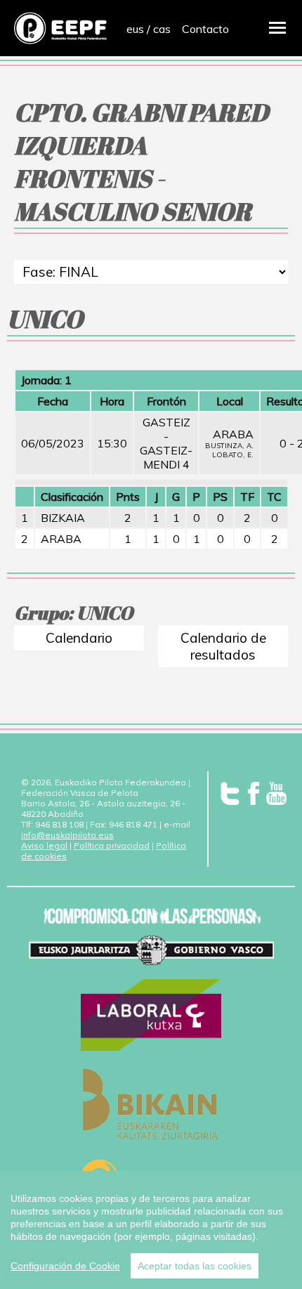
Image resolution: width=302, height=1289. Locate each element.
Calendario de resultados (223, 646)
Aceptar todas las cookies (194, 1265)
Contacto (205, 29)
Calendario (79, 637)
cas (162, 29)
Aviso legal (44, 845)
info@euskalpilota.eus (67, 835)
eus (135, 29)
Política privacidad (112, 845)
